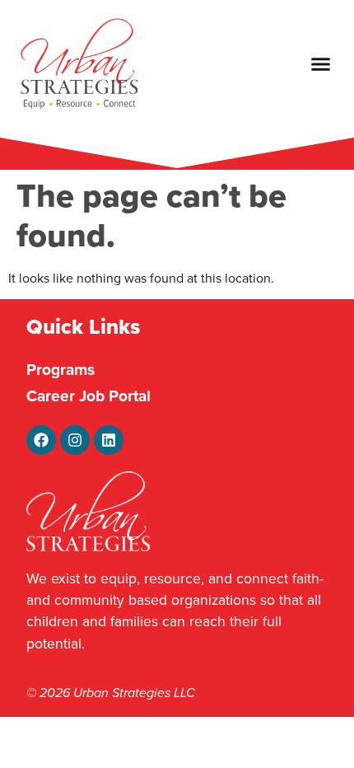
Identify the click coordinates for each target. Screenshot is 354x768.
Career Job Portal (88, 395)
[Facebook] (41, 440)
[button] (321, 64)
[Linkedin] (108, 440)
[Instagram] (75, 440)
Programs (60, 369)
